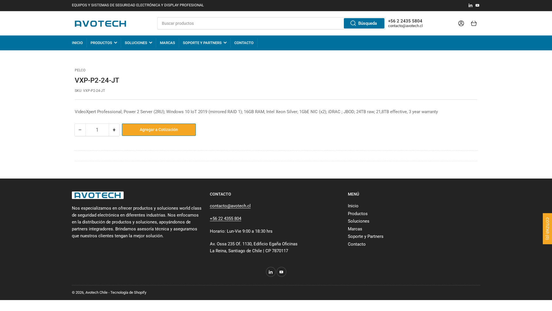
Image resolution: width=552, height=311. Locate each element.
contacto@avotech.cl (405, 26)
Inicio (77, 43)
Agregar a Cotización (159, 129)
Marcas (167, 43)
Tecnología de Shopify (128, 292)
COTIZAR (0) (547, 228)
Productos (101, 43)
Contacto (244, 43)
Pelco (80, 70)
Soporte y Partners (202, 43)
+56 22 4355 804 (225, 218)
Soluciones (136, 43)
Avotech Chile (96, 292)
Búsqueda (367, 23)
